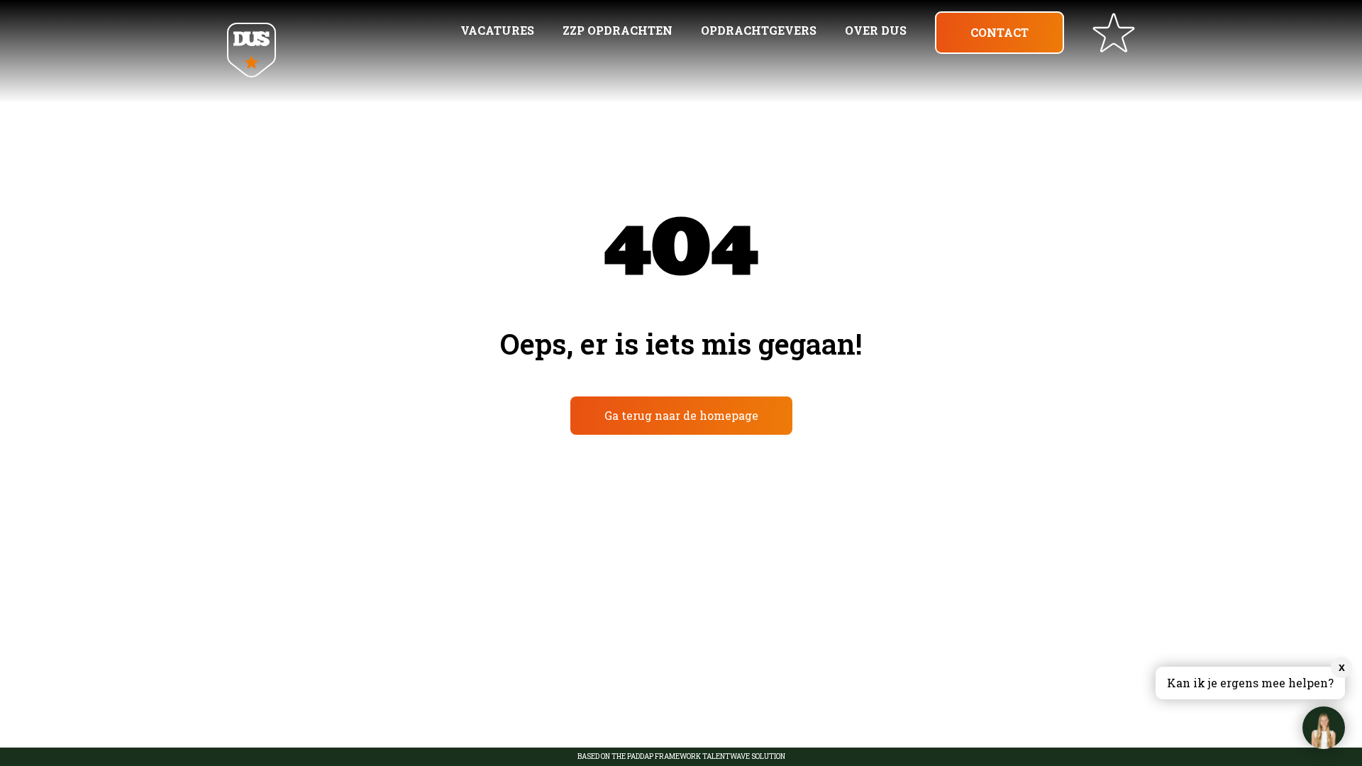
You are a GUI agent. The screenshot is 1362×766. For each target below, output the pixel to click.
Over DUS (876, 30)
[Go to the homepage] (251, 51)
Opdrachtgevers (758, 30)
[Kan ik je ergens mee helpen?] (1323, 727)
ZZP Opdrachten (617, 30)
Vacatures (497, 30)
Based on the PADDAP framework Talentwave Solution (681, 756)
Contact (999, 32)
